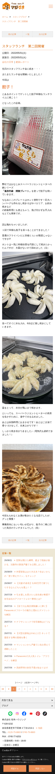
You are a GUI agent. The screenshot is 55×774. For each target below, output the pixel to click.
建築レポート (22, 62)
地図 (40, 728)
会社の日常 (7, 62)
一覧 (27, 34)
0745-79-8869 (28, 732)
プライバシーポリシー (29, 759)
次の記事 (43, 34)
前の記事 (12, 34)
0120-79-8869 (14, 732)
